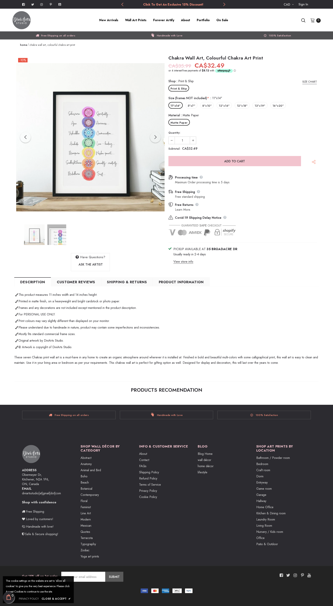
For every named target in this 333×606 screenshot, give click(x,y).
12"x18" (242, 106)
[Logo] (44, 20)
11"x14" (176, 106)
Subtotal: (174, 149)
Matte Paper (179, 123)
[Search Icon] (303, 20)
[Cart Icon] (312, 20)
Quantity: (174, 133)
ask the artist (91, 264)
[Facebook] (23, 4)
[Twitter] (32, 4)
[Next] (155, 137)
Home (23, 45)
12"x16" (224, 106)
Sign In (303, 4)
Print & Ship (179, 89)
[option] (173, 4)
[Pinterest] (50, 4)
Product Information (181, 282)
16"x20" (278, 106)
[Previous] (25, 137)
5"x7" (191, 106)
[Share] (312, 163)
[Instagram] (41, 4)
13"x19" (260, 106)
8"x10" (207, 106)
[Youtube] (59, 4)
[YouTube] (308, 575)
